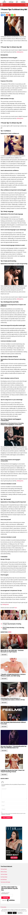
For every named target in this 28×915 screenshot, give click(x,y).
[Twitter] (4, 15)
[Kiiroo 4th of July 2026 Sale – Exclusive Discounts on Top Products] (14, 641)
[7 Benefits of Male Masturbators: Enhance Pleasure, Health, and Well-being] (14, 665)
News (9, 632)
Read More (4, 654)
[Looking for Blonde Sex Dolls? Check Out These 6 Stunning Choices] (14, 761)
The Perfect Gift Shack (5, 882)
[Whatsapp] (12, 15)
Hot (17, 2)
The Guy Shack (4, 869)
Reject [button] (14, 912)
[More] (14, 15)
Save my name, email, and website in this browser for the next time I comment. (13, 814)
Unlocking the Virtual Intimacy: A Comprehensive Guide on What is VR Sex (13, 699)
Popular (11, 2)
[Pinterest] (9, 15)
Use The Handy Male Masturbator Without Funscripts (13, 723)
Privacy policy (3, 907)
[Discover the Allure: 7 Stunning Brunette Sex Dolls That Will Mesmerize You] (14, 737)
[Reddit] (7, 15)
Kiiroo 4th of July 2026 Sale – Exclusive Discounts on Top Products (12, 651)
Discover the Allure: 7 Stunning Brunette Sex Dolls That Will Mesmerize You (13, 747)
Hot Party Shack (4, 876)
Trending (23, 2)
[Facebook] (2, 15)
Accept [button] (9, 912)
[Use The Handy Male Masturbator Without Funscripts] (14, 713)
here (16, 607)
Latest (4, 2)
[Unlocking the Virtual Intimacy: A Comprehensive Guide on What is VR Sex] (14, 689)
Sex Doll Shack (4, 879)
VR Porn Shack (4, 871)
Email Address (5, 893)
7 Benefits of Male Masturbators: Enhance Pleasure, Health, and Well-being (13, 675)
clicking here (20, 52)
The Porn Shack (4, 874)
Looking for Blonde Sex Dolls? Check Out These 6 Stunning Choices (12, 771)
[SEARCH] (26, 4)
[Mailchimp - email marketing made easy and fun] (8, 901)
